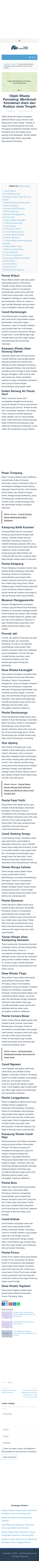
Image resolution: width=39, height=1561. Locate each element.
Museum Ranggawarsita (14, 214)
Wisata (10, 1382)
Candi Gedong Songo (13, 231)
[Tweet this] (7, 1304)
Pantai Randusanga (12, 223)
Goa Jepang (9, 225)
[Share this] (3, 1304)
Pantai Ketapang (10, 211)
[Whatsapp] (18, 1304)
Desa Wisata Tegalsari (14, 269)
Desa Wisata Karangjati (14, 220)
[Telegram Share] (14, 1304)
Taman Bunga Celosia (13, 234)
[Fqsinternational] (19, 47)
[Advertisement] (19, 19)
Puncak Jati (8, 217)
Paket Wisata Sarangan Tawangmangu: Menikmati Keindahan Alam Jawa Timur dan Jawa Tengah (29, 1392)
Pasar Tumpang (10, 205)
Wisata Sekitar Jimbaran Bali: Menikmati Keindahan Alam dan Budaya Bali (24, 1314)
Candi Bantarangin (11, 193)
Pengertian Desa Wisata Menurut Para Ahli (9, 1390)
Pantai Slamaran (11, 237)
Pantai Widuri (9, 190)
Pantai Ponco (10, 266)
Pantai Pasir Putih (11, 228)
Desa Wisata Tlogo (12, 246)
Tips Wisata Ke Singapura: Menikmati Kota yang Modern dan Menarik (25, 1333)
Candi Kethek (10, 263)
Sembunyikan (24, 186)
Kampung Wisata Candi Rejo (16, 258)
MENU (34, 57)
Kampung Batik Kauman (14, 208)
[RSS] (19, 40)
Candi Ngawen (10, 252)
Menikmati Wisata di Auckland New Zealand (24, 1323)
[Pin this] (10, 1304)
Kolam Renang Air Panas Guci (16, 202)
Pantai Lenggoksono (13, 255)
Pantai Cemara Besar (13, 249)
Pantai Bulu (9, 260)
